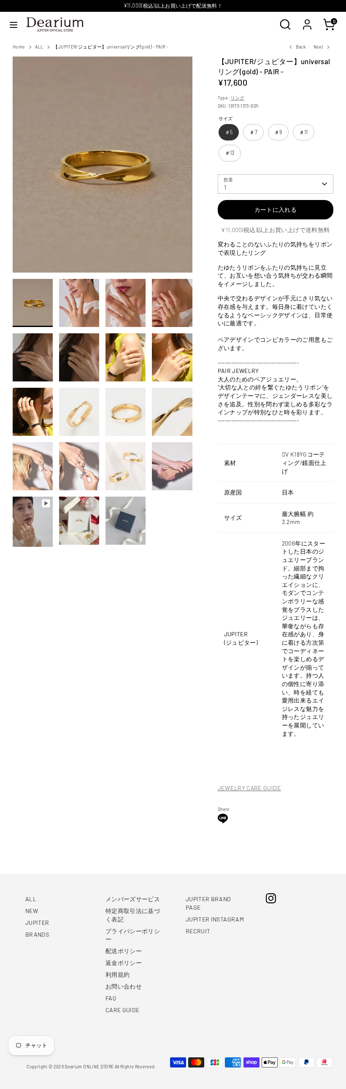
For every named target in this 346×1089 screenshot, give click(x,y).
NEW (31, 910)
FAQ (110, 998)
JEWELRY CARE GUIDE (249, 788)
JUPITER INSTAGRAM (215, 919)
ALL (39, 46)
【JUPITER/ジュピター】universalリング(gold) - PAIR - (110, 46)
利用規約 (117, 974)
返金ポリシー (123, 962)
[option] (102, 167)
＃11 (303, 132)
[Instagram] (271, 898)
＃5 (229, 132)
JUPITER (37, 922)
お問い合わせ (123, 986)
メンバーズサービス (132, 899)
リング (237, 97)
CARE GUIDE (122, 1009)
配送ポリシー (123, 950)
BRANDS (37, 934)
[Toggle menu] (13, 24)
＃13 (230, 153)
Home (19, 46)
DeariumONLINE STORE (89, 1066)
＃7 (253, 132)
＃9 (278, 132)
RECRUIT (198, 931)
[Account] (307, 20)
